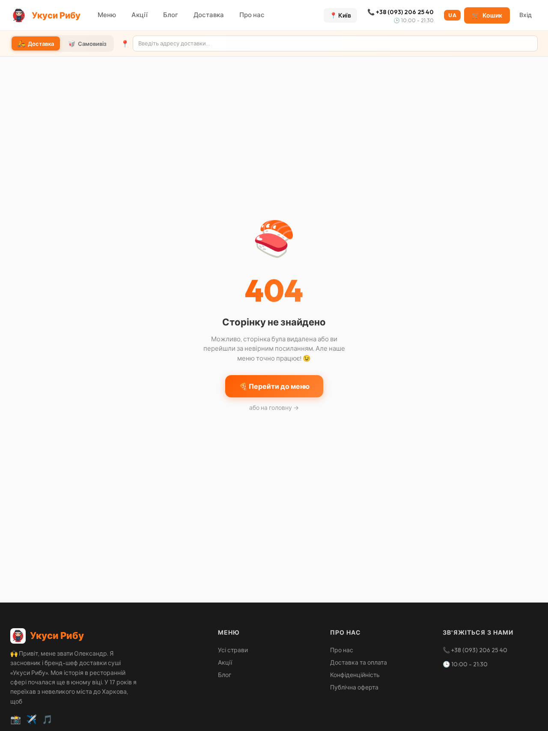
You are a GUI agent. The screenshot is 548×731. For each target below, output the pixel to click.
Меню (107, 15)
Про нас (252, 15)
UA (452, 15)
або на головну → (274, 408)
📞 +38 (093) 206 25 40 (400, 12)
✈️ (31, 719)
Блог (170, 15)
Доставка (209, 15)
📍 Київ (340, 15)
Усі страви (233, 650)
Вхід (525, 15)
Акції (139, 15)
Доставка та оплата (358, 662)
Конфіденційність (355, 675)
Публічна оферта (354, 687)
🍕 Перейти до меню (274, 386)
